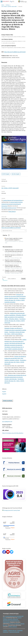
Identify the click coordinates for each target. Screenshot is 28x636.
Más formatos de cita (7, 230)
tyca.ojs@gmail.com (7, 421)
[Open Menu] (1, 1)
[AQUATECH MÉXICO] (14, 451)
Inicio (2, 5)
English (4, 391)
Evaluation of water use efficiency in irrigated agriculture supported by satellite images (15, 330)
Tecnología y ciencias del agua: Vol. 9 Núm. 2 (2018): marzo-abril (15, 362)
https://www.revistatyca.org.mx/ (8, 207)
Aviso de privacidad (14, 632)
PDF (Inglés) (6, 174)
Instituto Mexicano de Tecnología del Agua (12, 200)
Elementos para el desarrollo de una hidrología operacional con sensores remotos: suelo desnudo (15, 377)
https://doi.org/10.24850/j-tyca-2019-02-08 (14, 52)
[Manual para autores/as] (14, 469)
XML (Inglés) (16, 174)
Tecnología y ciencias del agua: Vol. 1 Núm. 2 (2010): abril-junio (14, 380)
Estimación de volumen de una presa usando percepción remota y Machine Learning (15, 296)
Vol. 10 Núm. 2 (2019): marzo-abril (9, 6)
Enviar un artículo (7, 400)
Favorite (23, 278)
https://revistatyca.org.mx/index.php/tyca (12, 433)
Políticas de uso (12, 630)
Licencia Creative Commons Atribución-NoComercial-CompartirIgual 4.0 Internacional (12, 204)
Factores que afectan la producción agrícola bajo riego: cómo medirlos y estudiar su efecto (15, 358)
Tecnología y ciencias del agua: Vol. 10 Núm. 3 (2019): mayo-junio (15, 320)
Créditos (5, 630)
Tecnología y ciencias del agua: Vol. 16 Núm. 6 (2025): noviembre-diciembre (14, 300)
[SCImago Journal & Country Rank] (11, 510)
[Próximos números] (14, 462)
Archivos (8, 5)
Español (4, 394)
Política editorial (12, 211)
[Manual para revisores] (14, 476)
